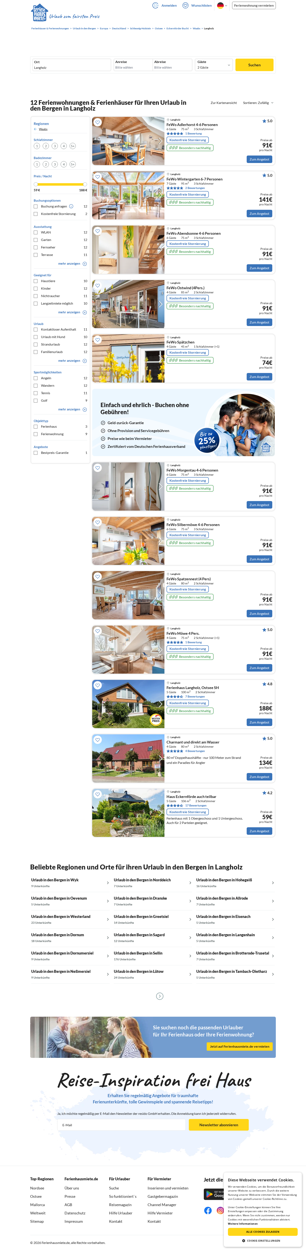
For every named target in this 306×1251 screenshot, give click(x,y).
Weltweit (38, 1213)
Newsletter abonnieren (218, 1125)
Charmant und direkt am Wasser (193, 742)
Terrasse (64, 255)
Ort (37, 62)
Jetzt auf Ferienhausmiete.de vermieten (239, 1046)
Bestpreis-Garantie (64, 452)
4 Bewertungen (195, 751)
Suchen (254, 65)
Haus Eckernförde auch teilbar (191, 797)
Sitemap (37, 1221)
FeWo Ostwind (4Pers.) (185, 288)
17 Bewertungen (195, 805)
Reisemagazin (120, 1204)
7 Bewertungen (195, 696)
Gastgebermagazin (163, 1196)
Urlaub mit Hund (64, 337)
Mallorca (37, 1204)
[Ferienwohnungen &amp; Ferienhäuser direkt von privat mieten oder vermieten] (65, 16)
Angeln (64, 378)
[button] (263, 1241)
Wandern (64, 385)
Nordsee (37, 1188)
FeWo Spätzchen (180, 342)
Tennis (64, 393)
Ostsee (36, 1196)
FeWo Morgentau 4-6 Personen (192, 470)
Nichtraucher (64, 296)
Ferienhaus (64, 426)
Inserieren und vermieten (168, 1188)
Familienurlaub (64, 352)
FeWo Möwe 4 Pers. (183, 633)
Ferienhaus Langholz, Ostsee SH (193, 688)
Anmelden (169, 5)
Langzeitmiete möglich (64, 303)
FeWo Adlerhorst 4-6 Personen (192, 125)
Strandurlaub (64, 344)
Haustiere (64, 281)
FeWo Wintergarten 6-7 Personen (195, 179)
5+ (73, 146)
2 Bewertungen (195, 188)
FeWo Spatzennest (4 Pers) (189, 579)
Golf (64, 400)
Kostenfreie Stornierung (64, 214)
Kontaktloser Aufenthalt (64, 329)
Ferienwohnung (64, 434)
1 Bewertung (193, 133)
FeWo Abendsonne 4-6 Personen (194, 233)
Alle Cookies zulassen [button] (262, 1232)
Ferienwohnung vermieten (254, 5)
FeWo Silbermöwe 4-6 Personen (193, 525)
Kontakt (115, 1221)
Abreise (160, 61)
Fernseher (64, 247)
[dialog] (263, 1209)
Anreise (121, 61)
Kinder (64, 288)
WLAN (64, 232)
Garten (64, 240)
